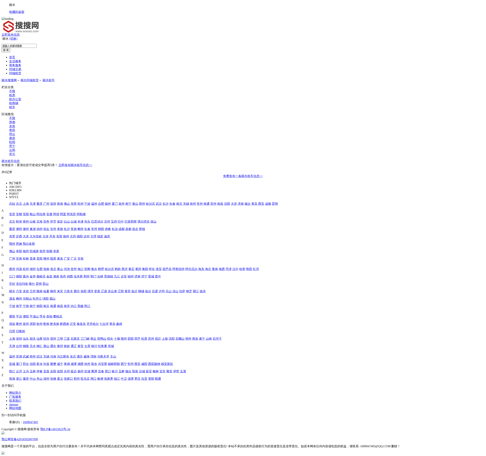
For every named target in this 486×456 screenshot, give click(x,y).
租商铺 (13, 103)
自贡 (144, 378)
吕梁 (155, 291)
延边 (74, 371)
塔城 (111, 346)
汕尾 (39, 338)
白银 (33, 221)
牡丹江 (37, 298)
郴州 (80, 229)
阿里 (63, 214)
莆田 (12, 316)
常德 (74, 229)
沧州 (53, 229)
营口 (108, 371)
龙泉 (12, 126)
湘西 (80, 363)
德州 (66, 236)
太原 (87, 346)
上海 (26, 203)
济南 (241, 203)
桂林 (26, 258)
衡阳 (145, 269)
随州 (124, 338)
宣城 (12, 363)
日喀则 (20, 331)
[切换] (13, 38)
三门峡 (85, 338)
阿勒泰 (81, 214)
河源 (19, 269)
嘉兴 (26, 276)
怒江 (87, 306)
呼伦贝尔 (191, 269)
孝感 (67, 363)
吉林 (100, 276)
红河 (256, 269)
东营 (59, 236)
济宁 (144, 276)
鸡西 (70, 276)
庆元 (12, 154)
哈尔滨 (150, 203)
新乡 (39, 363)
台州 (19, 346)
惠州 (12, 269)
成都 (268, 203)
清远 (12, 323)
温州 (94, 203)
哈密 (242, 269)
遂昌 (12, 138)
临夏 (46, 291)
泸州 (162, 291)
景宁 (12, 146)
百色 (46, 221)
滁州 (26, 229)
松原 (144, 338)
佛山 (67, 203)
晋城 (151, 276)
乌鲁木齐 (103, 356)
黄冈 (138, 269)
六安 (19, 291)
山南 (209, 338)
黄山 (60, 269)
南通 (207, 203)
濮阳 (26, 316)
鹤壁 (101, 269)
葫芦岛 (167, 269)
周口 (93, 378)
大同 (73, 236)
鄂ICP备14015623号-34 (55, 429)
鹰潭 (94, 371)
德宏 (100, 236)
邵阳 (131, 338)
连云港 (112, 291)
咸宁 (60, 363)
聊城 (141, 291)
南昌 (220, 203)
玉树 (121, 371)
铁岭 (67, 346)
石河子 (217, 338)
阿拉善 (41, 214)
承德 (60, 229)
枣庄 (137, 378)
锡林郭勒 (114, 363)
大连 (234, 203)
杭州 (80, 203)
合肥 (101, 203)
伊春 (39, 371)
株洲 (100, 378)
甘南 (19, 258)
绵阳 (46, 298)
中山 (33, 378)
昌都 (128, 229)
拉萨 (182, 291)
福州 (108, 203)
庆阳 (33, 323)
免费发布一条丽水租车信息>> (243, 176)
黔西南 (64, 323)
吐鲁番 (102, 346)
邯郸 (87, 269)
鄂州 (12, 243)
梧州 (33, 356)
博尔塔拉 (143, 221)
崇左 (46, 229)
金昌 (49, 276)
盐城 (87, 371)
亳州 (26, 221)
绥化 (110, 338)
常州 (200, 203)
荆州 (87, 276)
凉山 (175, 291)
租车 (12, 107)
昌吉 (135, 229)
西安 (261, 203)
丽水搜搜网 (9, 80)
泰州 (60, 346)
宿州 (53, 338)
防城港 (34, 251)
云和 (12, 150)
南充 (67, 306)
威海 (87, 356)
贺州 (74, 269)
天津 (33, 203)
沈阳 (227, 203)
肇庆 (26, 378)
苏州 (213, 203)
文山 (113, 356)
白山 (67, 221)
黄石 (131, 269)
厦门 (115, 203)
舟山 (39, 378)
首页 (12, 57)
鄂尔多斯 (29, 243)
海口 (80, 269)
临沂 (134, 291)
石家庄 (75, 338)
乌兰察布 (63, 356)
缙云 (12, 134)
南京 (179, 203)
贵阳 (39, 258)
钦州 (39, 323)
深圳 (53, 203)
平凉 (19, 316)
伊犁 (176, 371)
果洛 (60, 258)
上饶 (165, 338)
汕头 (26, 338)
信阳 (33, 363)
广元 (74, 258)
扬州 (80, 371)
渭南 (93, 356)
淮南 (46, 269)
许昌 (46, 363)
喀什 (32, 283)
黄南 (215, 269)
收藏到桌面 (16, 11)
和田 (249, 269)
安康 (49, 214)
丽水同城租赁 (30, 80)
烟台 (248, 203)
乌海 (53, 356)
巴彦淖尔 (97, 221)
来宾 (60, 291)
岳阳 (53, 371)
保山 (153, 221)
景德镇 (108, 276)
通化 (53, 346)
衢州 (19, 323)
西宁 (124, 363)
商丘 (93, 338)
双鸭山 (101, 338)
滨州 (107, 221)
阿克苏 (71, 214)
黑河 (125, 269)
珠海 (60, 203)
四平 (137, 338)
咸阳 (144, 363)
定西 (19, 236)
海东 (201, 269)
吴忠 (73, 356)
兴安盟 (102, 363)
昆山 (46, 283)
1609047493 (30, 422)
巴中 (121, 221)
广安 (67, 258)
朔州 (188, 338)
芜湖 (19, 356)
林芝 (189, 291)
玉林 (33, 371)
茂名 (12, 298)
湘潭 (74, 363)
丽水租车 (49, 80)
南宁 (128, 203)
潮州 (19, 229)
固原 (53, 258)
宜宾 (162, 371)
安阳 (26, 214)
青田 (12, 130)
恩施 (19, 243)
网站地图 (15, 408)
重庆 (39, 203)
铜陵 (26, 346)
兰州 (33, 291)
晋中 (158, 276)
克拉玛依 (22, 283)
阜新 (56, 251)
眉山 (52, 298)
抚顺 (49, 251)
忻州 (131, 363)
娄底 (97, 291)
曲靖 (119, 323)
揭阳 (19, 276)
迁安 (73, 323)
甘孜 (80, 258)
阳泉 (135, 371)
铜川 (94, 346)
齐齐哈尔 (93, 323)
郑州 (142, 203)
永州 (67, 371)
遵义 (60, 378)
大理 (93, 236)
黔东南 (54, 323)
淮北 (53, 269)
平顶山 (34, 316)
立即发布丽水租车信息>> (75, 165)
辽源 (104, 291)
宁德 (26, 306)
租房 (12, 95)
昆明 (275, 203)
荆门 (93, 276)
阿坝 (56, 214)
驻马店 (85, 378)
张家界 (108, 378)
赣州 (46, 258)
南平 (19, 306)
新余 (94, 363)
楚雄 (142, 229)
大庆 (26, 236)
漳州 (46, 378)
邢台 (26, 363)
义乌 (26, 371)
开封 (12, 283)
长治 (115, 229)
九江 (117, 276)
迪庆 (107, 236)
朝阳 (101, 229)
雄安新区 (167, 363)
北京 (19, 203)
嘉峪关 (41, 276)
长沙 (166, 203)
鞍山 (33, 214)
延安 (149, 371)
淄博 (131, 378)
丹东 (52, 236)
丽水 (12, 291)
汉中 (235, 269)
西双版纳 (154, 363)
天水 (33, 346)
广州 (46, 203)
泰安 (80, 346)
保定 (60, 221)
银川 (115, 371)
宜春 (101, 371)
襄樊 (53, 363)
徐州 (193, 203)
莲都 (12, 122)
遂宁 (202, 338)
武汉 (159, 203)
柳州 (53, 291)
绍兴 (46, 338)
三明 (60, 338)
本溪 (80, 221)
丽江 (196, 291)
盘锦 (49, 316)
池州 (39, 229)
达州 (87, 236)
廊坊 (77, 291)
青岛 (254, 203)
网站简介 (15, 392)
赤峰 (108, 229)
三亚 (67, 338)
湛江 (19, 378)
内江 (74, 306)
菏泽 (229, 269)
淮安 (159, 269)
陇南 (39, 291)
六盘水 (68, 291)
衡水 (94, 269)
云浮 (19, 371)
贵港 (33, 258)
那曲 (80, 306)
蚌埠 (19, 221)
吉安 (124, 276)
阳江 (12, 371)
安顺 (19, 214)
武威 (26, 356)
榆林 (156, 371)
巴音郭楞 (131, 221)
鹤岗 (118, 269)
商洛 (195, 338)
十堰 (117, 338)
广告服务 (15, 396)
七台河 (104, 323)
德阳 (80, 236)
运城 (142, 371)
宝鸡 (114, 221)
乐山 (169, 291)
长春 (172, 203)
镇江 (117, 378)
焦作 (63, 276)
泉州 (121, 203)
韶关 (33, 338)
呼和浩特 (178, 269)
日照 (12, 331)
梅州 (19, 298)
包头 (87, 221)
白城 (74, 221)
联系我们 (15, 400)
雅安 (169, 371)
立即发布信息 (11, 34)
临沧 (203, 291)
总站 (12, 203)
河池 (67, 269)
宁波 (87, 203)
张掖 (53, 378)
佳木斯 (78, 276)
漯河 (90, 291)
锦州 (131, 276)
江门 (12, 276)
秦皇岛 (81, 323)
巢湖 (33, 229)
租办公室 (15, 99)
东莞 (74, 203)
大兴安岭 (36, 236)
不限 (12, 91)
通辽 (74, 346)
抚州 (42, 251)
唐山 (135, 203)
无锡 (186, 203)
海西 (222, 269)
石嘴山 (180, 338)
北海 (39, 221)
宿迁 (158, 338)
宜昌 (46, 371)
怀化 (152, 269)
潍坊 (80, 356)
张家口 (68, 378)
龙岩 (26, 291)
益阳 (60, 371)
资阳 (151, 378)
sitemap (13, 404)
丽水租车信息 (11, 161)
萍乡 (42, 316)
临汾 (148, 291)
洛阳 (83, 291)
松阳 (12, 142)
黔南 (46, 323)
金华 (33, 276)
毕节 (53, 221)
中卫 (124, 378)
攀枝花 (57, 316)
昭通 (158, 378)
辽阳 (121, 291)
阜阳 (19, 251)
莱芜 (128, 291)
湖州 (33, 269)
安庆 (12, 214)
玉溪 (183, 371)
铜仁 (39, 346)
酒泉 (56, 276)
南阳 (39, 306)
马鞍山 (27, 298)
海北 (208, 269)
